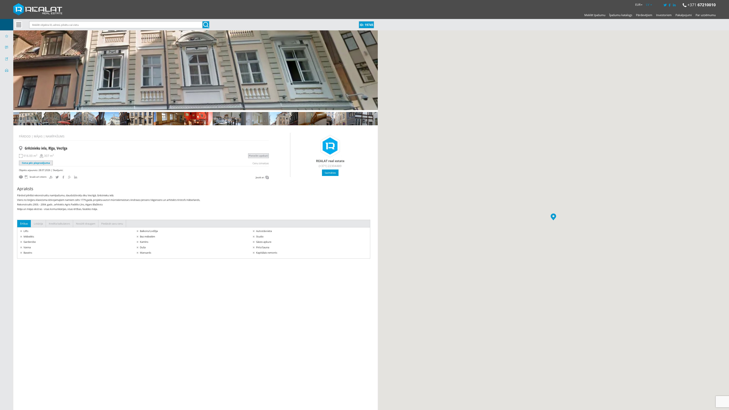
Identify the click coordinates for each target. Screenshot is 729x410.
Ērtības (24, 223)
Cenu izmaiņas (260, 163)
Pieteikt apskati (258, 155)
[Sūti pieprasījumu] (6, 70)
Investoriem (664, 15)
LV (648, 4)
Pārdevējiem (644, 15)
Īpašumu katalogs (620, 15)
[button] (553, 216)
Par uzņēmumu (706, 15)
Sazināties (330, 172)
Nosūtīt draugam (85, 223)
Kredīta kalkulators (59, 223)
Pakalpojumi (683, 15)
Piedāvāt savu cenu (112, 223)
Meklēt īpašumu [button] (594, 15)
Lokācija (38, 223)
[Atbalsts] (6, 47)
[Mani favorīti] (6, 36)
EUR (638, 4)
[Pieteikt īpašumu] (6, 59)
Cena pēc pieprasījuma (36, 163)
